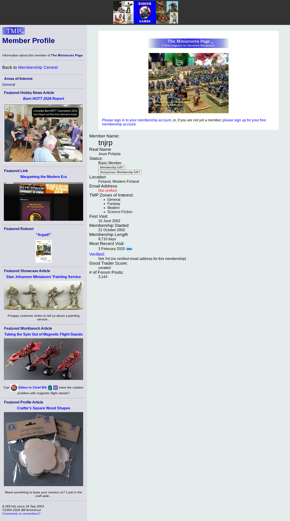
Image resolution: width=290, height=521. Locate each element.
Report (43, 99)
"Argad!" (43, 235)
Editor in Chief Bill (33, 387)
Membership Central (38, 67)
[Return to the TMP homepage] (13, 32)
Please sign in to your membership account (136, 120)
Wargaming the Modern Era (43, 177)
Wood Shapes (43, 408)
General (8, 84)
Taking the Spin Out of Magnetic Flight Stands (43, 334)
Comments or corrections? (21, 513)
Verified (96, 254)
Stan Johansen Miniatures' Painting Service (43, 277)
